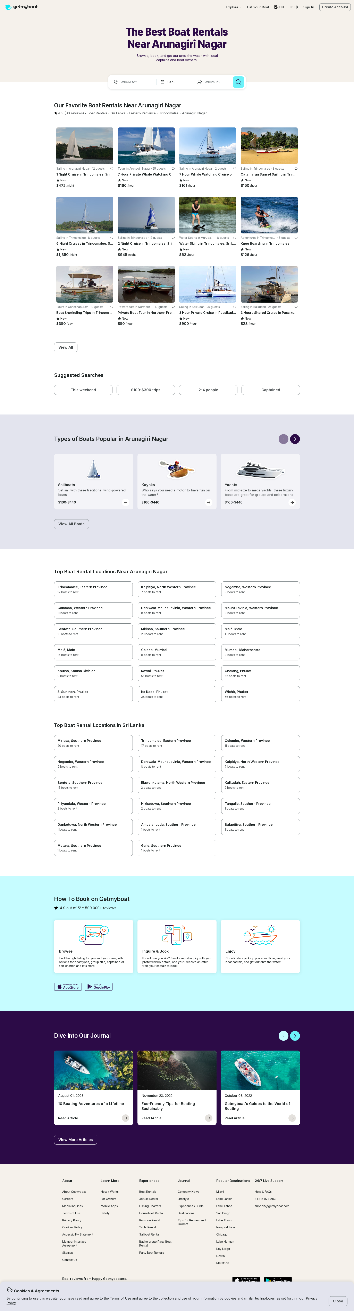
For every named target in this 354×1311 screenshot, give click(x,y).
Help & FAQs (263, 1191)
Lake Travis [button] (224, 1220)
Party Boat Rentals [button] (151, 1252)
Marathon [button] (222, 1263)
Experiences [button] (149, 1181)
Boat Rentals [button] (147, 1191)
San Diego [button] (223, 1213)
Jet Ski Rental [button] (148, 1199)
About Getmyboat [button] (74, 1191)
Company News (188, 1191)
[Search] (238, 82)
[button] (258, 7)
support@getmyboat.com (272, 1206)
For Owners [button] (108, 1199)
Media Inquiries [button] (72, 1206)
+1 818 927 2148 (266, 1199)
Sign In (308, 7)
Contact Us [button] (69, 1259)
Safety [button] (105, 1213)
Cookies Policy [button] (72, 1227)
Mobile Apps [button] (109, 1206)
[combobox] (133, 82)
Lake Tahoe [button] (224, 1206)
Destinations (186, 1213)
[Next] (295, 439)
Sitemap (67, 1252)
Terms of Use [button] (120, 1298)
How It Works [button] (110, 1191)
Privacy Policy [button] (71, 1220)
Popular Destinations (233, 1181)
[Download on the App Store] (68, 987)
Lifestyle (183, 1199)
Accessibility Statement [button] (77, 1234)
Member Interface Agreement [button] (74, 1243)
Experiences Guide (191, 1206)
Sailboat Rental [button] (149, 1234)
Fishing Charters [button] (150, 1206)
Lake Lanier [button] (224, 1199)
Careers (67, 1199)
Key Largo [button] (223, 1248)
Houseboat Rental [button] (151, 1213)
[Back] (283, 439)
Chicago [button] (222, 1234)
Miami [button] (220, 1191)
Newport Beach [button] (226, 1227)
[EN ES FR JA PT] (279, 7)
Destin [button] (220, 1256)
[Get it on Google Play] (99, 987)
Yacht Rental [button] (147, 1227)
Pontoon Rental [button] (149, 1220)
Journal (184, 1181)
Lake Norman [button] (225, 1241)
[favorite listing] (111, 168)
